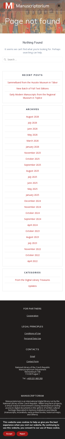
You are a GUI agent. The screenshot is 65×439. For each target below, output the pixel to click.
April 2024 (32, 224)
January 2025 (32, 194)
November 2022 (32, 249)
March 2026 (33, 140)
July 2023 (32, 243)
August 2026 (32, 116)
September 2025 (32, 164)
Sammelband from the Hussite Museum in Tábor (33, 82)
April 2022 (32, 261)
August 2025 (32, 170)
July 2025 (32, 176)
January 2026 (32, 146)
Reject (22, 434)
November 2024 (32, 206)
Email (32, 356)
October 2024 (33, 212)
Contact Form (33, 361)
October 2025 (33, 158)
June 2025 (32, 182)
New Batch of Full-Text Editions (32, 88)
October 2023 (33, 230)
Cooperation (32, 315)
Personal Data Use (32, 338)
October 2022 (33, 255)
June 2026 (32, 128)
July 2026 (32, 122)
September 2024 (32, 218)
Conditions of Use (32, 333)
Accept (9, 434)
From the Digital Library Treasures (32, 279)
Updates (32, 285)
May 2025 (32, 188)
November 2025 (32, 152)
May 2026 (32, 134)
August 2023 (32, 237)
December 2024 (32, 200)
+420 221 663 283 (35, 378)
